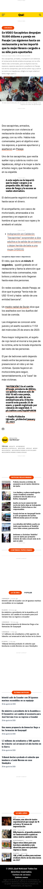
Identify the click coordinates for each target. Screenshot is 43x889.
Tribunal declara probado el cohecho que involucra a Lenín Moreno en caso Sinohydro (20, 760)
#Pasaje (10, 389)
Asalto (12, 446)
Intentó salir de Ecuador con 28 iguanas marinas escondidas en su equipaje (20, 699)
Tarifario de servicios (21, 875)
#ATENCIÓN (13, 386)
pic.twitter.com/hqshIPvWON (21, 410)
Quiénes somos (21, 877)
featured (22, 448)
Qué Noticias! (14, 440)
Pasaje (19, 149)
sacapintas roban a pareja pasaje (15, 452)
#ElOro (32, 389)
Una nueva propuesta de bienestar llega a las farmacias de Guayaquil (21, 729)
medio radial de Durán (17, 307)
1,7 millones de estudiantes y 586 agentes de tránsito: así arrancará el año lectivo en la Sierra (21, 743)
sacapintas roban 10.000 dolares (24, 450)
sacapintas (7, 450)
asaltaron (7, 149)
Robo (35, 448)
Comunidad (21, 446)
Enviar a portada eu (10, 448)
